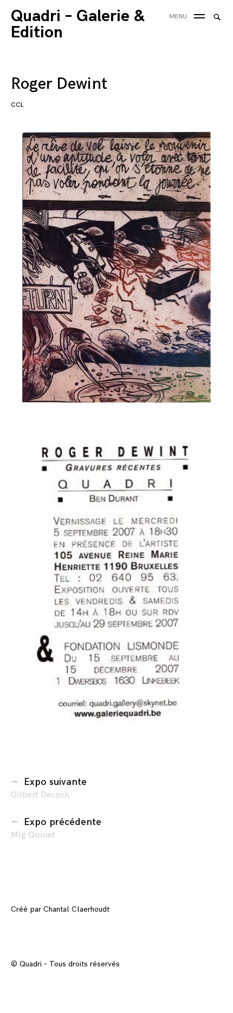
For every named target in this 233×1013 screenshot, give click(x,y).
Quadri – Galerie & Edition (77, 24)
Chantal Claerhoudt (76, 909)
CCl (17, 105)
